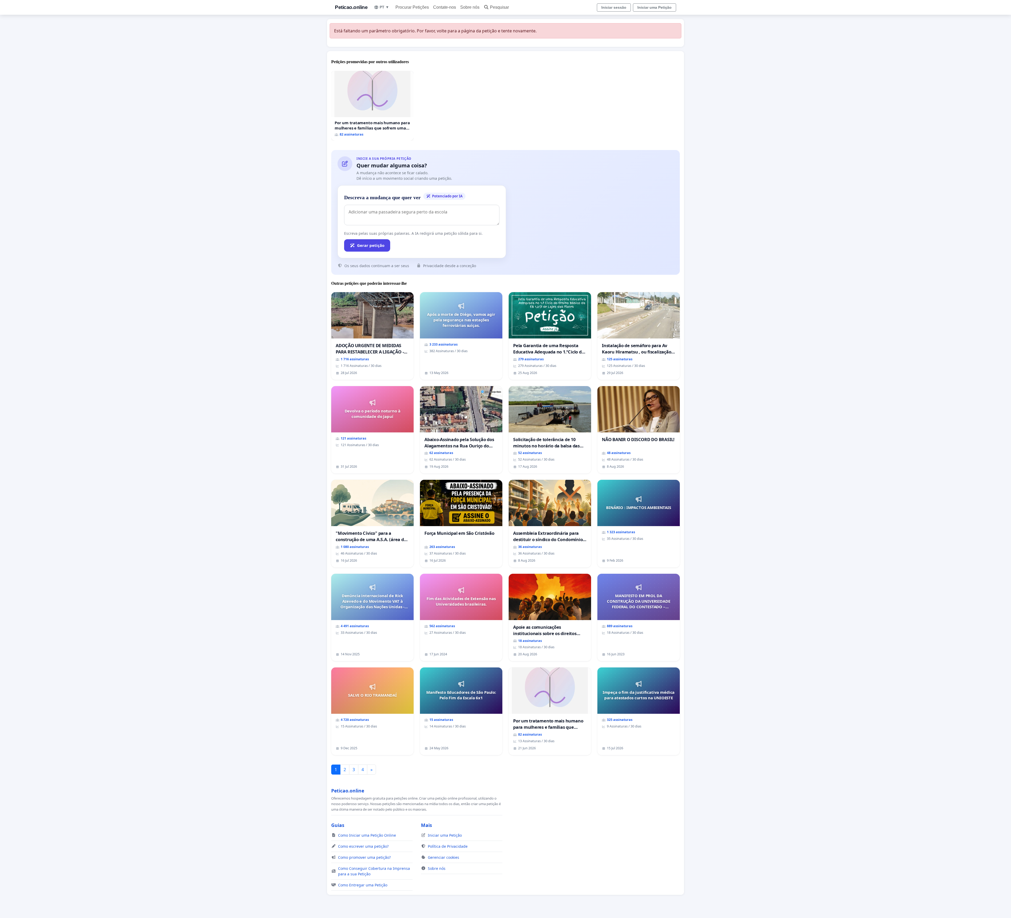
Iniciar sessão (613, 7)
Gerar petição (370, 245)
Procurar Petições (412, 7)
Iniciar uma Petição (654, 7)
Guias (337, 825)
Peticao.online (351, 7)
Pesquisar (499, 7)
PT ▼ (384, 7)
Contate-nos (444, 7)
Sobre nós (469, 7)
